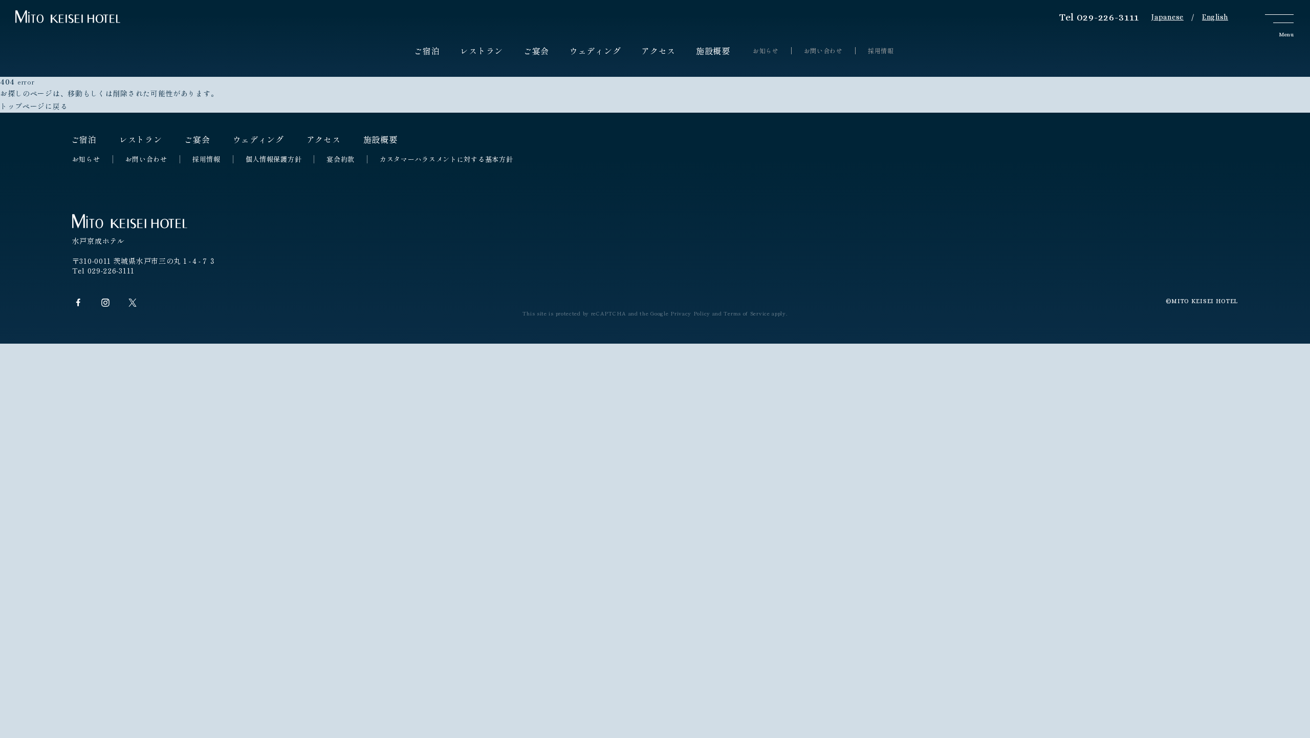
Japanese (1167, 17)
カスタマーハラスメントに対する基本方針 (446, 159)
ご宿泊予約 (1282, 294)
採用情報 (881, 50)
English (1215, 17)
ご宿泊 (427, 51)
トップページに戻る (34, 106)
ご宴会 (536, 51)
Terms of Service (747, 313)
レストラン (481, 51)
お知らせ (766, 50)
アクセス (658, 51)
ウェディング (595, 51)
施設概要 (713, 51)
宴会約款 (340, 159)
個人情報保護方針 (274, 159)
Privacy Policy (690, 313)
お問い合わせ (823, 50)
